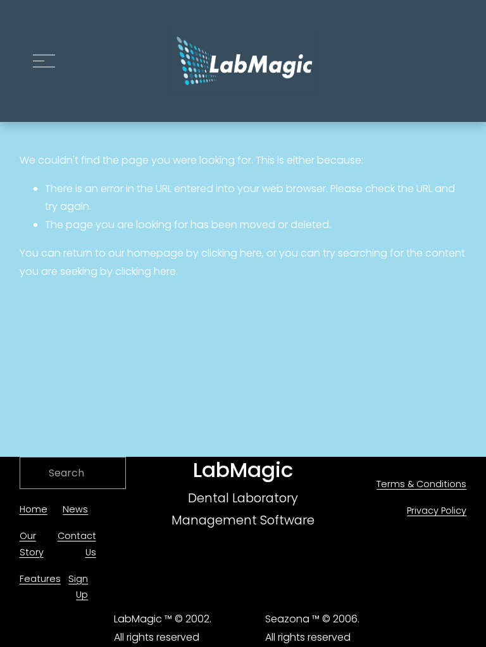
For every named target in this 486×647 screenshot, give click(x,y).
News (75, 509)
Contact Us (77, 544)
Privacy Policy (436, 510)
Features (40, 578)
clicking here (231, 253)
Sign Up (78, 587)
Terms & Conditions (421, 484)
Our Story (32, 544)
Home (33, 509)
